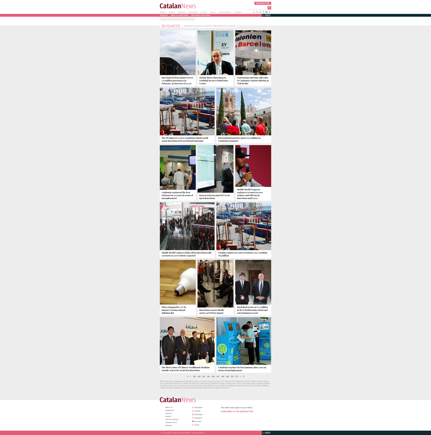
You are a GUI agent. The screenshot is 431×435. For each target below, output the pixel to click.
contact (168, 413)
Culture (204, 12)
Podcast (164, 15)
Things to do (165, 19)
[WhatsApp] (253, 12)
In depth (237, 12)
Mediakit (168, 425)
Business (181, 12)
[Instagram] (260, 12)
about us (169, 407)
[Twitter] (257, 12)
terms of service (172, 419)
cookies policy (171, 422)
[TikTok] (269, 12)
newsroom (169, 410)
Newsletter (262, 3)
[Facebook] (263, 12)
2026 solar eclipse (188, 19)
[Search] (269, 8)
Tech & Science (225, 12)
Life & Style (193, 12)
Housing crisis (175, 19)
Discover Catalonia (200, 15)
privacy (168, 416)
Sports (213, 12)
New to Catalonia (179, 15)
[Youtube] (266, 12)
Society (172, 12)
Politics (163, 12)
